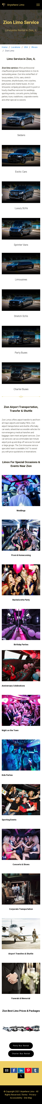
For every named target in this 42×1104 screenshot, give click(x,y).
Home (5, 47)
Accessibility (16, 1098)
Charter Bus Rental (21, 1054)
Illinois (34, 47)
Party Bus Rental (21, 1046)
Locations (15, 47)
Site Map (28, 1098)
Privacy (32, 1095)
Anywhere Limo (15, 4)
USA (26, 47)
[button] (6, 1070)
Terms (25, 1095)
